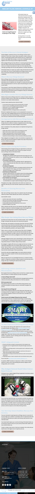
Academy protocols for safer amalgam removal (17, 332)
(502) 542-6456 (8, 478)
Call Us (9, 493)
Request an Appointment (25, 41)
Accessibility (27, 490)
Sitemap (22, 490)
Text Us (26, 493)
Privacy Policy (32, 490)
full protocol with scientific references (17, 358)
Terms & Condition (21, 491)
